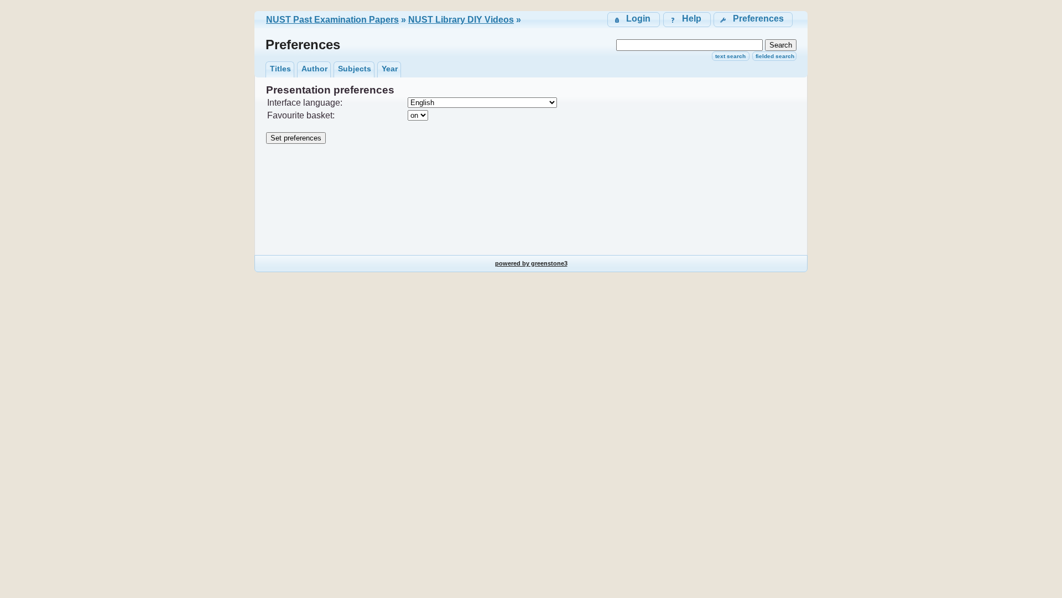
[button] (753, 19)
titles (280, 68)
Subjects (354, 68)
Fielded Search (775, 56)
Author (314, 68)
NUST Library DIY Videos (461, 19)
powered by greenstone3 (531, 263)
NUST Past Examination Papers (332, 19)
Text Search (730, 56)
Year (390, 68)
